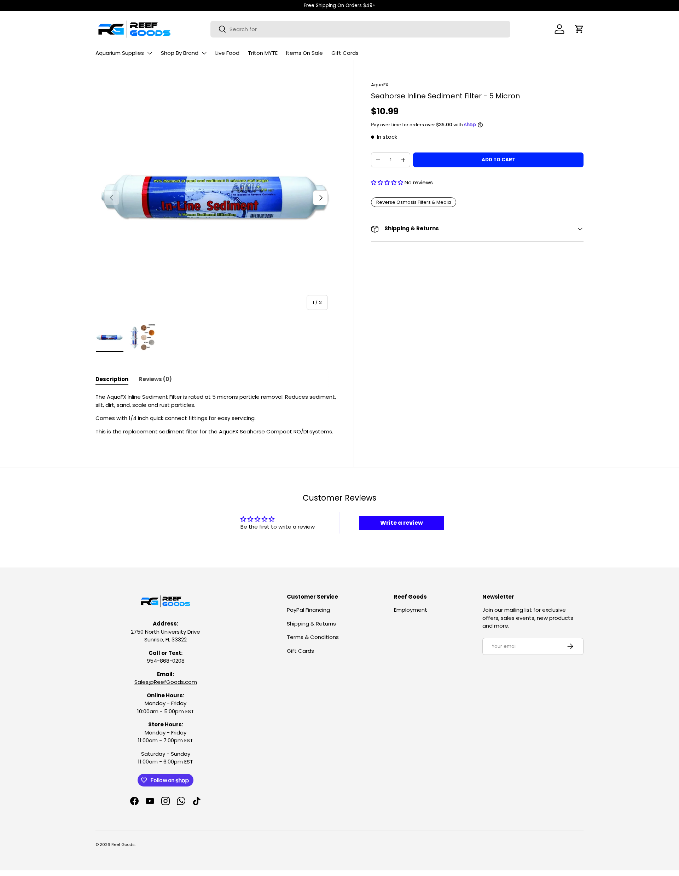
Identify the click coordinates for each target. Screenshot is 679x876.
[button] (579, 29)
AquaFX (379, 84)
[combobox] (360, 29)
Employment (410, 609)
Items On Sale (304, 53)
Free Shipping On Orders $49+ (340, 5)
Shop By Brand (179, 53)
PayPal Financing (308, 609)
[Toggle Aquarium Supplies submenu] (149, 53)
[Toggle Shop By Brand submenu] (204, 53)
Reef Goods (123, 844)
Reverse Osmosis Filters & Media (413, 202)
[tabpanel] (216, 414)
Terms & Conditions (313, 637)
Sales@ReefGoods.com (165, 682)
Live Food (227, 53)
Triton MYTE (263, 53)
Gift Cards (345, 53)
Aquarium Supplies (119, 53)
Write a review (401, 523)
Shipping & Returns (311, 623)
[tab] (111, 379)
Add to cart (498, 159)
